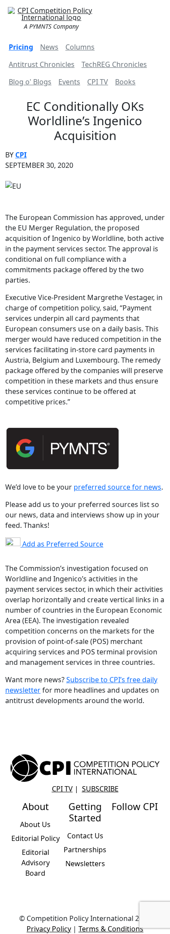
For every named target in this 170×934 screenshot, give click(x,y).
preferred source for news (117, 487)
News (49, 47)
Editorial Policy (35, 838)
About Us (35, 824)
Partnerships (85, 849)
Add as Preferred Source (61, 544)
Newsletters (85, 863)
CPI (21, 155)
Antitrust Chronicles (42, 64)
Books (125, 82)
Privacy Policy (49, 929)
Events (69, 82)
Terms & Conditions (110, 929)
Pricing (21, 47)
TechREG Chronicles (114, 64)
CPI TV (97, 82)
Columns (80, 47)
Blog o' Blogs (30, 82)
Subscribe (100, 789)
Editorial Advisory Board (35, 862)
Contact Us (85, 836)
